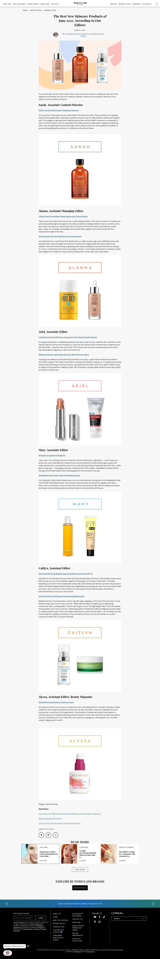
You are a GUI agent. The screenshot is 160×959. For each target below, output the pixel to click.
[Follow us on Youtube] (95, 917)
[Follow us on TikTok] (104, 917)
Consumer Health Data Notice (58, 937)
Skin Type (7, 4)
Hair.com (76, 922)
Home (25, 10)
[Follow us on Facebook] (99, 917)
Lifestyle (55, 4)
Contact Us (77, 919)
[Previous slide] (7, 904)
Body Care (45, 4)
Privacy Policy (59, 923)
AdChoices (77, 951)
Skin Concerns (19, 4)
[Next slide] (153, 904)
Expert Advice (33, 4)
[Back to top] (155, 954)
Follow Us (146, 4)
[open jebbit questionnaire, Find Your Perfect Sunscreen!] (7, 953)
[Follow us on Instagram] (99, 922)
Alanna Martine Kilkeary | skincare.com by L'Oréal (85, 35)
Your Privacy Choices (58, 931)
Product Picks (125, 4)
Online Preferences (77, 934)
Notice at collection (77, 940)
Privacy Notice (27, 929)
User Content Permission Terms (78, 928)
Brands (113, 4)
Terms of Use (35, 924)
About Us (57, 914)
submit (41, 918)
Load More (80, 869)
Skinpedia (136, 4)
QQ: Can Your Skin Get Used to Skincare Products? (59, 823)
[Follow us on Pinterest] (95, 922)
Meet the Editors (60, 920)
